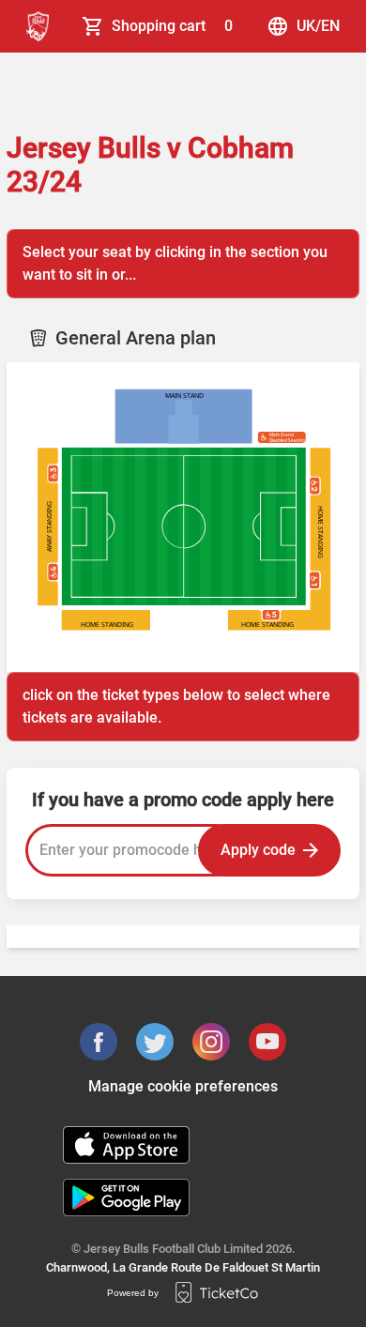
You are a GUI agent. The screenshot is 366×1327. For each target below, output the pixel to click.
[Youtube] (267, 1041)
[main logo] (37, 26)
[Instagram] (211, 1041)
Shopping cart (172, 26)
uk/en (318, 26)
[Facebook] (98, 1041)
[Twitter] (155, 1041)
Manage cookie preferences (183, 1086)
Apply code (258, 850)
